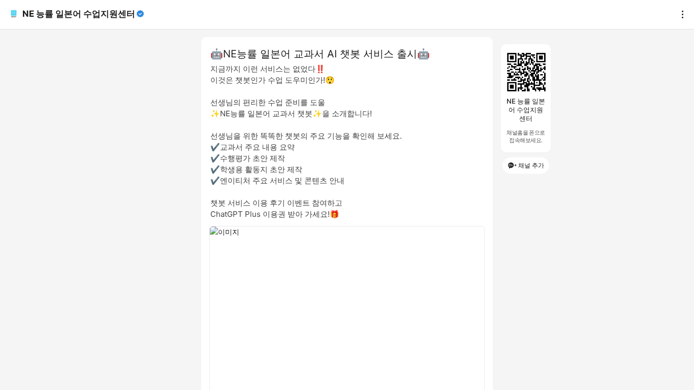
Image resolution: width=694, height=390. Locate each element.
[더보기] (680, 14)
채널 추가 (531, 165)
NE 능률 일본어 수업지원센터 (78, 14)
